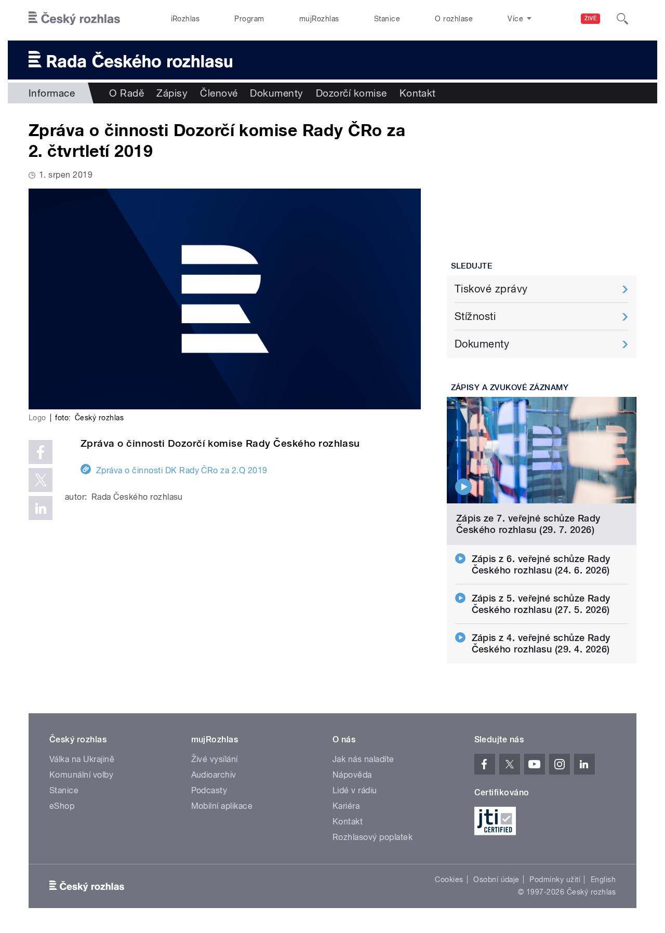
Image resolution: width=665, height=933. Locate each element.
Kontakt (418, 93)
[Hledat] (622, 18)
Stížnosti (475, 316)
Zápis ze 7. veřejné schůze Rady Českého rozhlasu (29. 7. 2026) (528, 524)
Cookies (449, 879)
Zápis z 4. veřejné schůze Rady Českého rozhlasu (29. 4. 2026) (541, 643)
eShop (61, 806)
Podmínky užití (554, 879)
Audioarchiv (213, 775)
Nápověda (352, 775)
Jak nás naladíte (363, 759)
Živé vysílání (214, 759)
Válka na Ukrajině (81, 759)
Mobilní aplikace (222, 806)
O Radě (126, 93)
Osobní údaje (496, 879)
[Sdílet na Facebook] (40, 452)
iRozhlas (185, 19)
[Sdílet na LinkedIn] (40, 508)
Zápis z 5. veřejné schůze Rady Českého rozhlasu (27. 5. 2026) (541, 604)
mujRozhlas (319, 19)
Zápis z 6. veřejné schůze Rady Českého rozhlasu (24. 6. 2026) (541, 564)
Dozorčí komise (351, 93)
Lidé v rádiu (354, 790)
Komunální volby (81, 775)
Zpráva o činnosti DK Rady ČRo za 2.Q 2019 (182, 470)
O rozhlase (454, 19)
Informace (52, 93)
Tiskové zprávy (491, 289)
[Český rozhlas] (74, 18)
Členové (218, 93)
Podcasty (209, 790)
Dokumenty (276, 93)
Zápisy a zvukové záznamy (510, 387)
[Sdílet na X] (40, 480)
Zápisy (172, 93)
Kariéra (346, 806)
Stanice (387, 19)
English (603, 879)
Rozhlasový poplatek (372, 837)
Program (249, 19)
